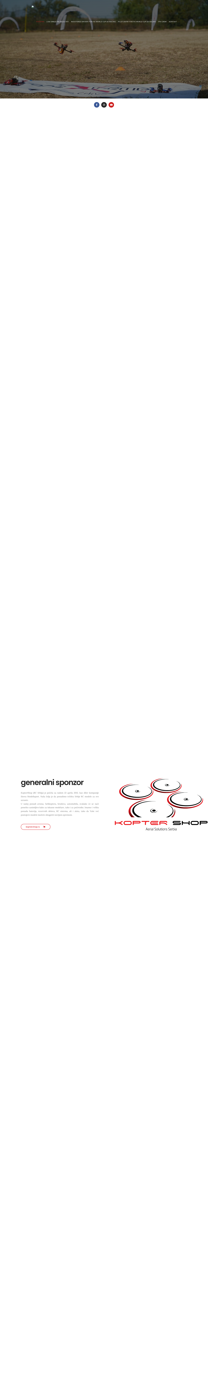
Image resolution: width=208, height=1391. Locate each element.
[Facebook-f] (97, 105)
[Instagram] (104, 105)
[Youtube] (111, 105)
